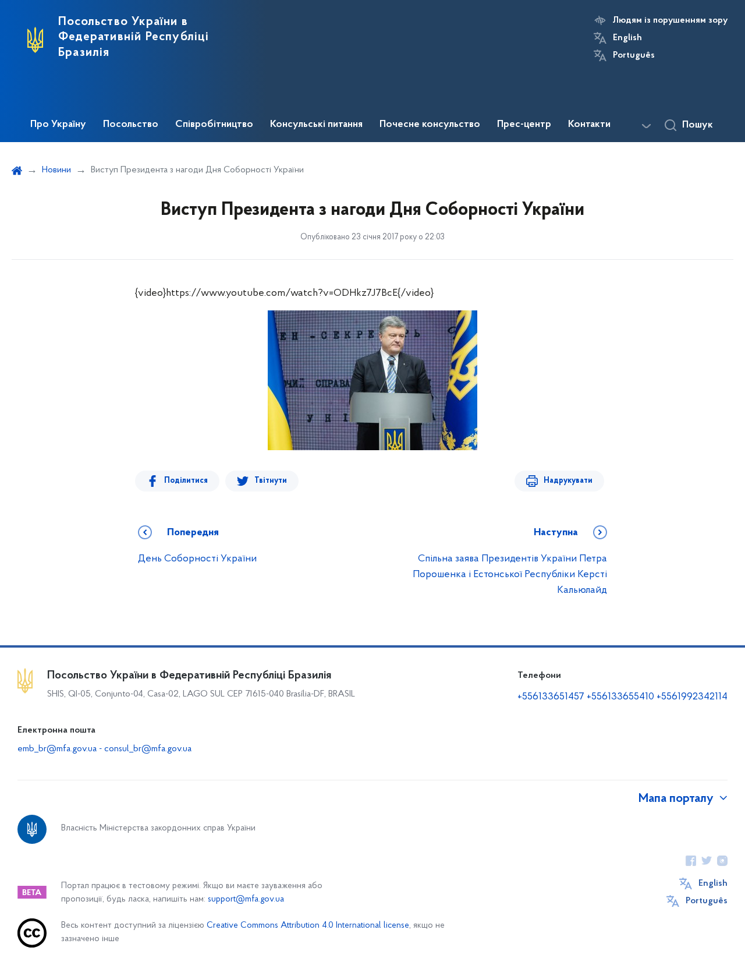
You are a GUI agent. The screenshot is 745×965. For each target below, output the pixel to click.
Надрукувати (568, 480)
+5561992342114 (692, 697)
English (627, 38)
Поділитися (186, 480)
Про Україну (58, 124)
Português (634, 55)
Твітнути (270, 480)
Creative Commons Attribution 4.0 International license (308, 925)
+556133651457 (550, 697)
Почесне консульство (429, 124)
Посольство (130, 124)
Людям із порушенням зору (670, 20)
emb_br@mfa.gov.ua (57, 749)
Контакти (589, 124)
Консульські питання (316, 124)
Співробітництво (214, 124)
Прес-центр (524, 124)
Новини (56, 170)
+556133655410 (620, 697)
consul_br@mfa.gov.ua (147, 749)
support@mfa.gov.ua (246, 899)
